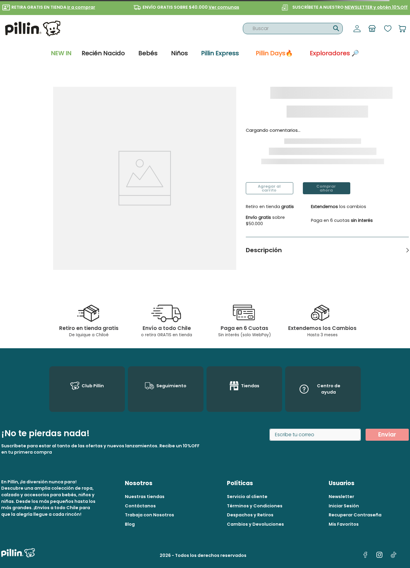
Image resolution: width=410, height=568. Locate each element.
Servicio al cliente (247, 497)
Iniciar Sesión (344, 506)
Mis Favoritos (344, 524)
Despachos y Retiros (250, 515)
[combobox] (293, 28)
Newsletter (341, 497)
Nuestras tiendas (144, 497)
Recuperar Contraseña (355, 515)
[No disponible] (269, 188)
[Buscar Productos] (335, 27)
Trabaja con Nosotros (149, 515)
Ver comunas (224, 7)
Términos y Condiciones (254, 506)
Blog (130, 524)
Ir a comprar (81, 7)
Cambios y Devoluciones (255, 524)
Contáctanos (140, 506)
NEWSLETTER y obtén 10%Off (376, 7)
